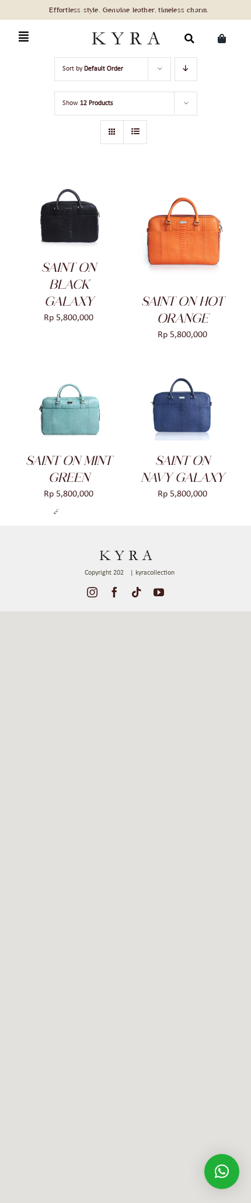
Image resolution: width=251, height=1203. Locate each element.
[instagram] (92, 592)
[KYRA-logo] (125, 30)
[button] (221, 1171)
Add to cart (60, 210)
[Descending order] (186, 69)
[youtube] (159, 592)
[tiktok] (136, 592)
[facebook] (114, 592)
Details (43, 221)
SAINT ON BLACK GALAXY (68, 284)
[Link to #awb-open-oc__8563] (189, 38)
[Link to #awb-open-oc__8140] (23, 37)
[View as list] (135, 132)
